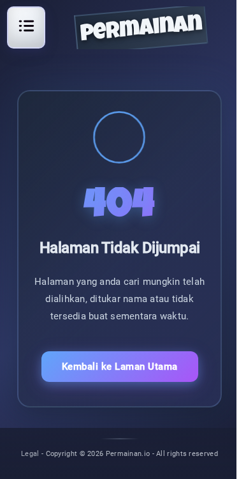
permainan (141, 30)
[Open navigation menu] (26, 25)
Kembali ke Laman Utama (120, 366)
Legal (30, 452)
